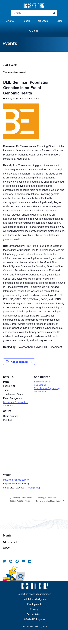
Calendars (43, 21)
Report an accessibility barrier (34, 594)
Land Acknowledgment (34, 599)
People (26, 21)
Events (10, 43)
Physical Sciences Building (16, 479)
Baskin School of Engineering (42, 383)
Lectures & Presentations (15, 402)
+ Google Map (33, 487)
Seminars (8, 405)
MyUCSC (10, 21)
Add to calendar (19, 361)
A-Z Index (34, 30)
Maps (59, 21)
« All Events (10, 65)
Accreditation (34, 614)
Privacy (34, 609)
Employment (34, 604)
